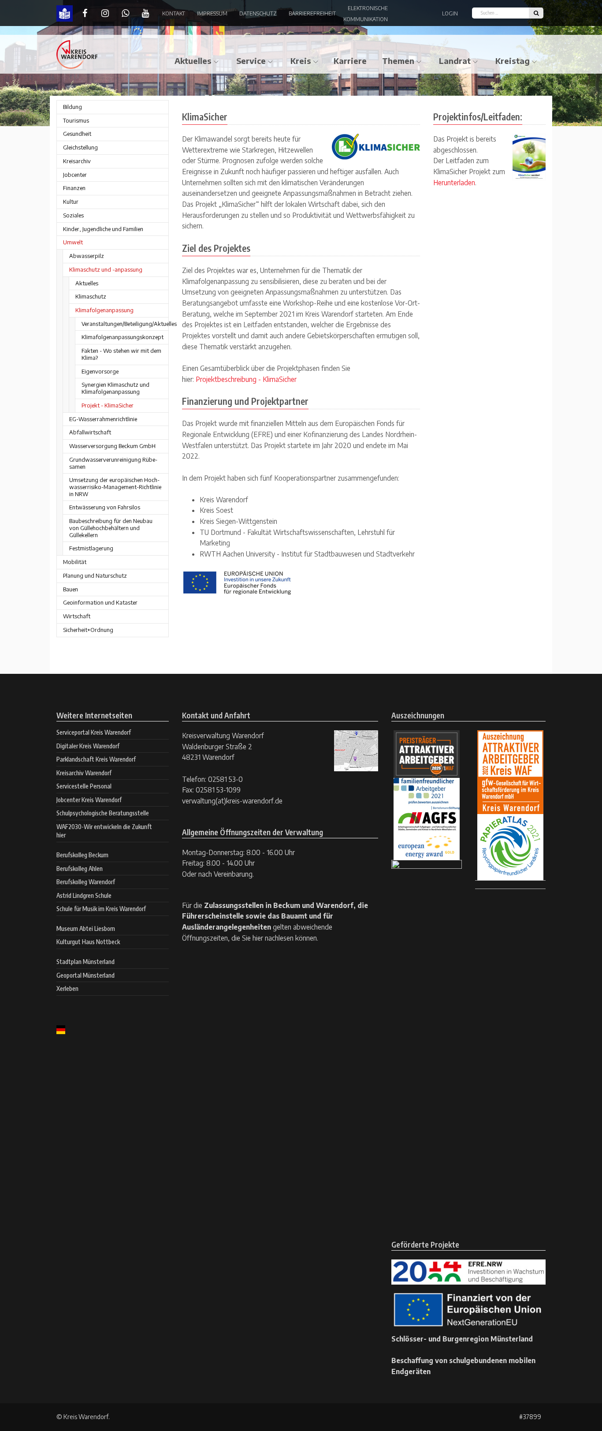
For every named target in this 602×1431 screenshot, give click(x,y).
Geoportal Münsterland (85, 975)
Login (450, 13)
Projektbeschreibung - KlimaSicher (246, 379)
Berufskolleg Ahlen (79, 868)
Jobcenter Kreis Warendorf (89, 799)
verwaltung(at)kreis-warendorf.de (232, 800)
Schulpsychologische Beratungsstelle (102, 813)
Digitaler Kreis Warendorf (87, 746)
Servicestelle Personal (83, 786)
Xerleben (67, 988)
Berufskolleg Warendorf (85, 882)
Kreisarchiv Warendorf (83, 773)
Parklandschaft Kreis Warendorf (96, 759)
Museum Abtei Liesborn (85, 928)
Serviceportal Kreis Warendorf (93, 732)
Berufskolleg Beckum (82, 855)
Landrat (455, 61)
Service (251, 61)
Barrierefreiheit (312, 13)
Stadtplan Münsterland (85, 961)
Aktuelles (193, 61)
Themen (398, 61)
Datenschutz (258, 13)
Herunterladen (454, 182)
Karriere (350, 61)
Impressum (212, 13)
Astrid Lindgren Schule (83, 895)
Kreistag (512, 61)
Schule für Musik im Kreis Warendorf (101, 908)
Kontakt (173, 13)
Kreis (300, 61)
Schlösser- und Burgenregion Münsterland (462, 1338)
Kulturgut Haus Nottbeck (88, 941)
